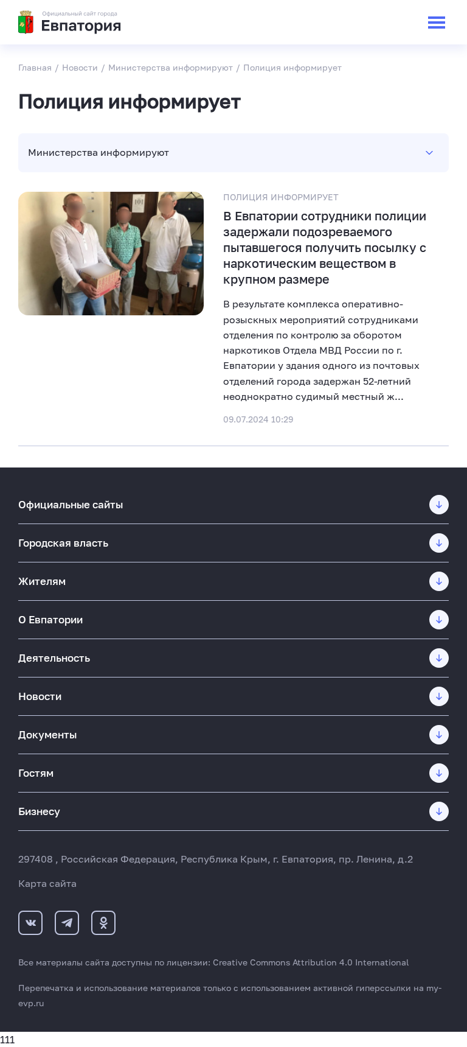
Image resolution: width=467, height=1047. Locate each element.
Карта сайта (47, 883)
